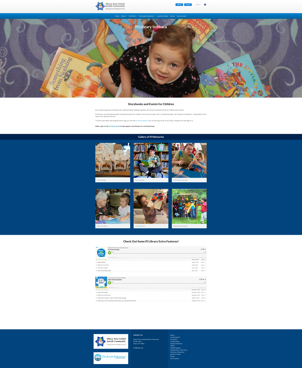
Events (172, 16)
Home (117, 16)
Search (197, 4)
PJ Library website (142, 121)
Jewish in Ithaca (162, 16)
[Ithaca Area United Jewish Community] (110, 6)
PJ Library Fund (114, 126)
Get (181, 16)
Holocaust (146, 16)
